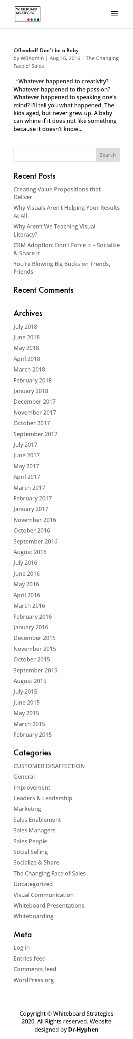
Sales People (30, 841)
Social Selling (30, 852)
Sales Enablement (37, 820)
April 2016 (26, 595)
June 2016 (26, 573)
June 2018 (26, 337)
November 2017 (34, 412)
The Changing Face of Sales (49, 873)
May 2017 (26, 466)
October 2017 (31, 423)
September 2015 (35, 670)
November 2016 (34, 520)
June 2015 (26, 702)
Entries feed (29, 958)
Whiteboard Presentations (48, 905)
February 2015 (32, 734)
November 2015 (34, 649)
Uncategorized (33, 884)
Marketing (27, 809)
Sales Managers (34, 830)
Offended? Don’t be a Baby (46, 51)
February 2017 (32, 498)
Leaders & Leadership (42, 798)
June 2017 (26, 455)
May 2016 (26, 584)
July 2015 (25, 691)
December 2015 (34, 638)
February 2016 (32, 617)
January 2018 (30, 391)
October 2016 (31, 530)
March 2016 (29, 606)
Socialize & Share (36, 862)
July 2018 (25, 327)
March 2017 (29, 488)
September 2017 (35, 434)
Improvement (31, 787)
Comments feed (34, 969)
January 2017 (30, 509)
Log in (21, 947)
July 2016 (25, 562)
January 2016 (30, 627)
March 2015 (29, 724)
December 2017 (34, 401)
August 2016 (29, 552)
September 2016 (35, 541)
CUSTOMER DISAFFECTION (49, 766)
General (24, 776)
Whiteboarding (33, 916)
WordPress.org (33, 980)
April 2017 (26, 477)
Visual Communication (43, 895)
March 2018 (29, 369)
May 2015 (26, 713)
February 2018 (32, 380)
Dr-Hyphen (83, 1029)
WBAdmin (32, 58)
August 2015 (29, 681)
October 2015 (31, 659)
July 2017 (25, 445)
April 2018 (26, 359)
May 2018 (26, 348)
